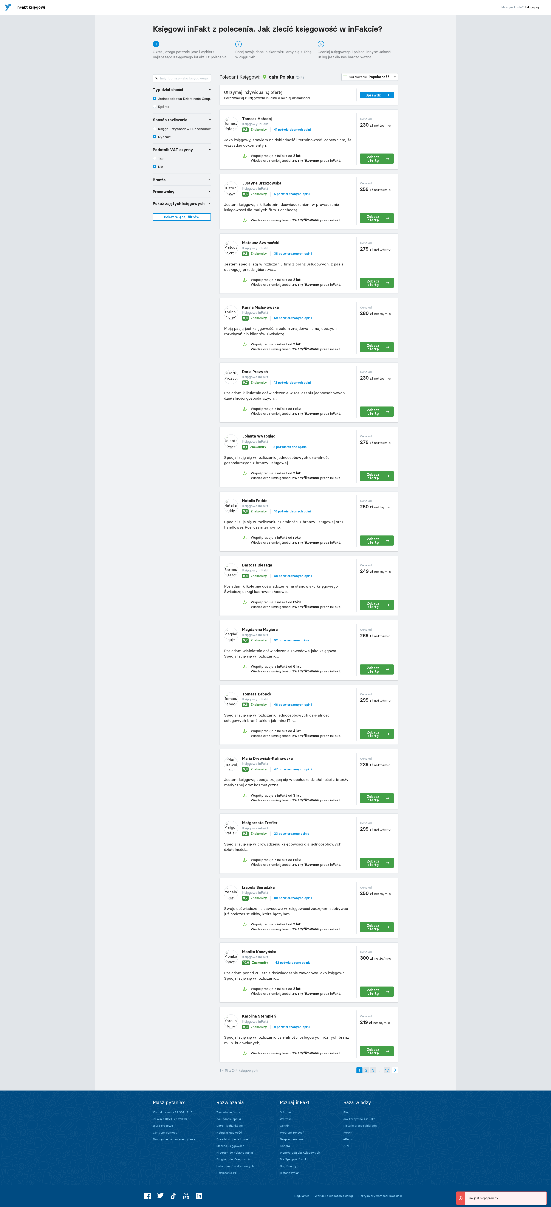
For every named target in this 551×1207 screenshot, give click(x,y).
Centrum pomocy (165, 1132)
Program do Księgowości (233, 1159)
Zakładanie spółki (228, 1119)
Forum (348, 1132)
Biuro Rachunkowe (229, 1126)
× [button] (542, 1195)
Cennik (284, 1126)
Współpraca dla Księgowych (300, 1152)
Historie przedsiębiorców (360, 1126)
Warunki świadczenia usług (334, 1196)
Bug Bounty (288, 1166)
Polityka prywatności (373, 1196)
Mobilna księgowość (230, 1146)
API (346, 1146)
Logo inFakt (8, 7)
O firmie (285, 1112)
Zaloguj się (532, 7)
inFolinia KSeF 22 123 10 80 (172, 1119)
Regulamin (301, 1196)
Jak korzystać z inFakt (359, 1119)
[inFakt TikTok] (173, 1196)
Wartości (286, 1119)
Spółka (163, 106)
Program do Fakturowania (234, 1152)
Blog (346, 1112)
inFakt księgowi (31, 7)
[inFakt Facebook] (147, 1196)
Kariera (285, 1146)
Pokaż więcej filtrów (182, 217)
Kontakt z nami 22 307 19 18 (172, 1112)
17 (387, 1070)
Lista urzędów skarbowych (235, 1166)
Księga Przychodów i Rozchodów (184, 129)
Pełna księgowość (229, 1132)
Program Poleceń (292, 1132)
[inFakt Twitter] (160, 1196)
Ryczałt (164, 137)
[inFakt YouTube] (186, 1196)
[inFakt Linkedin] (199, 1196)
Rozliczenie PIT (227, 1173)
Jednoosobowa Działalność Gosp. (184, 98)
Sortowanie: (369, 77)
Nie (160, 166)
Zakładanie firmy (228, 1112)
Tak (161, 159)
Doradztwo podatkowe (232, 1139)
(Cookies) (395, 1196)
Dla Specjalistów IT (293, 1159)
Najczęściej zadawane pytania (174, 1139)
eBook (347, 1139)
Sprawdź (373, 95)
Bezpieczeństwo (291, 1139)
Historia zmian (290, 1173)
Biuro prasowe (163, 1126)
